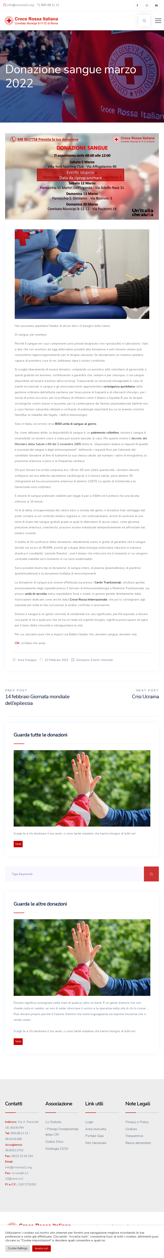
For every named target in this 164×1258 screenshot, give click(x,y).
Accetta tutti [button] (41, 1248)
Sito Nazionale (96, 1143)
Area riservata (95, 1129)
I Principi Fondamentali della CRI (61, 1132)
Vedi (18, 844)
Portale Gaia (94, 1136)
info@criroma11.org (20, 5)
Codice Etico (54, 1141)
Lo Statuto (53, 1122)
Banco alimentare (138, 1143)
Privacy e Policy (137, 1122)
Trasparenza (134, 1136)
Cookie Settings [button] (18, 1248)
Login (89, 1122)
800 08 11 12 (50, 5)
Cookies (131, 1129)
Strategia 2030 (56, 1148)
